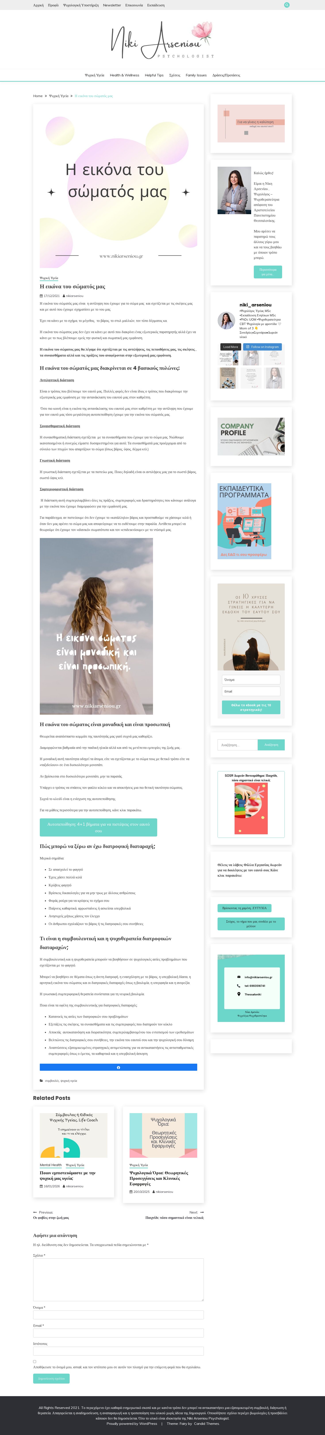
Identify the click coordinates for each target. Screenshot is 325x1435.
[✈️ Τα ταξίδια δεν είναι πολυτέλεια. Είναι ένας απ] (228, 354)
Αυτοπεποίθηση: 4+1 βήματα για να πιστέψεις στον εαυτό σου (98, 827)
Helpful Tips (154, 75)
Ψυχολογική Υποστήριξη (81, 5)
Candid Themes (206, 1423)
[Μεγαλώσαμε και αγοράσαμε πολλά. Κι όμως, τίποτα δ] (251, 378)
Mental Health (51, 1165)
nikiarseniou (74, 296)
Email (38, 1325)
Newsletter (112, 5)
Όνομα (39, 1307)
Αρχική (38, 5)
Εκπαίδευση (155, 5)
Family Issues (196, 75)
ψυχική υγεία (69, 1081)
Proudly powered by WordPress (132, 1423)
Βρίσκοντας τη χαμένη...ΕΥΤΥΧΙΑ (244, 908)
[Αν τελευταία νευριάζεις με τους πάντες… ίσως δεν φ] (251, 354)
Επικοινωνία (134, 5)
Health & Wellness (124, 75)
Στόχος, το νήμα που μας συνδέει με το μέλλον (251, 924)
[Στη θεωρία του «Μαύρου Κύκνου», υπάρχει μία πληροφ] (274, 378)
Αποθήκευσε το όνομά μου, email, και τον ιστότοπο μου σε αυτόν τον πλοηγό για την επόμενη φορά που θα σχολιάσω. (117, 1367)
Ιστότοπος (40, 1343)
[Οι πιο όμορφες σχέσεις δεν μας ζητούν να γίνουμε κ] (274, 354)
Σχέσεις (174, 75)
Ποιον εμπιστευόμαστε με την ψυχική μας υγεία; (68, 1175)
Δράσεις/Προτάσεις (226, 75)
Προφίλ (53, 5)
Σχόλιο (39, 1255)
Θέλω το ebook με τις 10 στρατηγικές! (251, 707)
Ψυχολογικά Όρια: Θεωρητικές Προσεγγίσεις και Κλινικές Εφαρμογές (159, 1178)
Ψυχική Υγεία (94, 75)
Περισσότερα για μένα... (268, 272)
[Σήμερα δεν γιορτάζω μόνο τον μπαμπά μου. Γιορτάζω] (228, 378)
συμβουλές (52, 1081)
